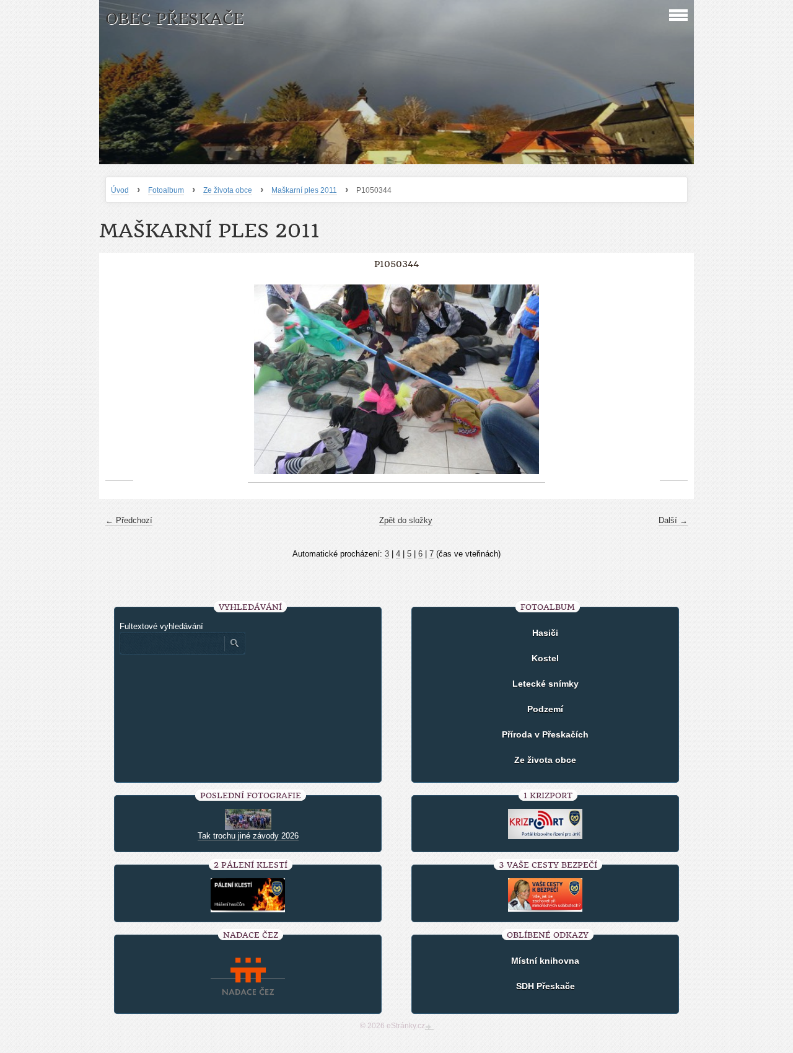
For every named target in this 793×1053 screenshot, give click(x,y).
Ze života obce (227, 190)
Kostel (545, 658)
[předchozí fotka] (119, 379)
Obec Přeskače (174, 19)
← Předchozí (128, 520)
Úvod (120, 190)
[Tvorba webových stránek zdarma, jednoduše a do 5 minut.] (429, 1027)
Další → (673, 520)
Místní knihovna (545, 961)
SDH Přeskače (545, 986)
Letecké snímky (545, 684)
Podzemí (545, 709)
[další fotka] (674, 379)
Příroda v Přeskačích (545, 734)
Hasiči (545, 633)
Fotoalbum (166, 190)
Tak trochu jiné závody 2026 (248, 835)
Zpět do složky (405, 520)
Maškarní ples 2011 (304, 190)
